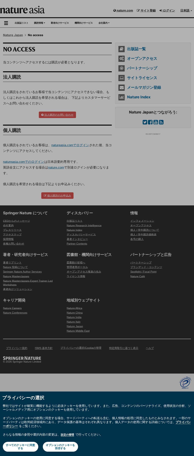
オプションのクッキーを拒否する (60, 447)
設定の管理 (67, 434)
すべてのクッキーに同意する (20, 447)
